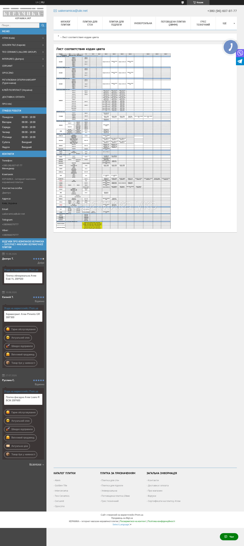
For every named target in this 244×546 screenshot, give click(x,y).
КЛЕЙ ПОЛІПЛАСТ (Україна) (17, 90)
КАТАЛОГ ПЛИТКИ (66, 23)
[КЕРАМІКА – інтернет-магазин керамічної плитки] (23, 12)
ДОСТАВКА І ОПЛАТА (13, 96)
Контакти (153, 480)
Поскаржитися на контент (133, 521)
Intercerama (61, 490)
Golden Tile (61, 485)
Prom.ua (139, 515)
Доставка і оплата (158, 485)
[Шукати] (42, 25)
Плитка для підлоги (116, 23)
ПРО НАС (7, 103)
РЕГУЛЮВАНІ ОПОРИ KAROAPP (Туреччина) (19, 81)
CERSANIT (7, 65)
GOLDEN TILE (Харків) (13, 44)
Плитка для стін (90, 23)
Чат (232, 536)
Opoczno (60, 506)
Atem (57, 480)
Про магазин (155, 490)
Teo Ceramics (62, 495)
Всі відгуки (35, 464)
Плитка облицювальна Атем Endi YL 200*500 (21, 277)
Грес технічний (203, 23)
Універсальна (143, 23)
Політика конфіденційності (161, 521)
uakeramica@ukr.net (13, 213)
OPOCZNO (7, 72)
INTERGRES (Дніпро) (13, 58)
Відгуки (152, 495)
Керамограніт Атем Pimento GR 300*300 (23, 316)
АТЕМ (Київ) (8, 37)
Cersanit (59, 501)
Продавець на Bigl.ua (122, 518)
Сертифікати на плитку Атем (164, 501)
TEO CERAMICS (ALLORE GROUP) (19, 51)
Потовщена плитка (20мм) (173, 23)
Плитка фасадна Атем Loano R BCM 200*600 (22, 399)
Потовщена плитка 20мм (115, 495)
